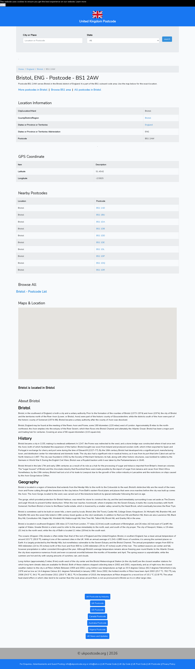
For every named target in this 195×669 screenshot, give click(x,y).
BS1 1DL (100, 249)
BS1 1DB (100, 228)
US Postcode (98, 609)
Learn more (81, 1)
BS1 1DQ (100, 263)
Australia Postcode (97, 623)
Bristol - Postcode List (31, 291)
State (90, 35)
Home (21, 69)
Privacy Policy (168, 664)
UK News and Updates (97, 636)
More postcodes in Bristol (32, 89)
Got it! (3, 4)
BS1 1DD (100, 235)
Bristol (40, 69)
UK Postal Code (109, 664)
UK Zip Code (124, 664)
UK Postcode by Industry (97, 596)
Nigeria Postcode (97, 629)
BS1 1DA (100, 221)
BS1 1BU (100, 214)
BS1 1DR (100, 269)
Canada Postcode (97, 616)
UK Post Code (139, 664)
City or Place (30, 35)
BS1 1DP (100, 256)
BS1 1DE (100, 242)
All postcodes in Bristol (87, 89)
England (30, 69)
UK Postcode (98, 603)
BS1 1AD (100, 207)
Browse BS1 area (61, 89)
